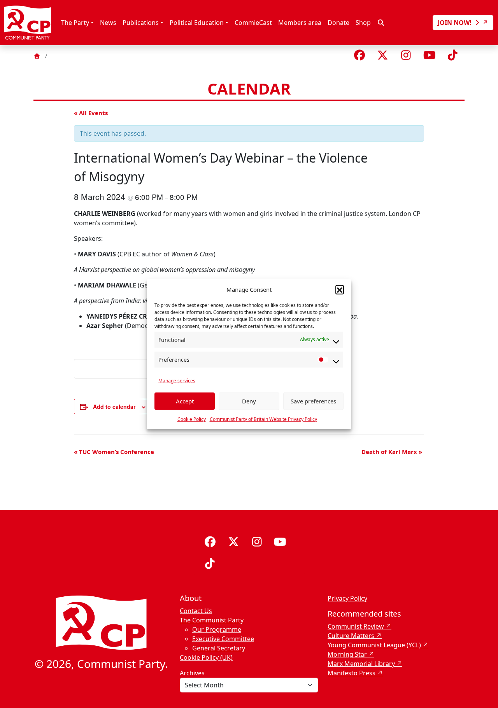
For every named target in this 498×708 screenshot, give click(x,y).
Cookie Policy (191, 418)
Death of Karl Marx (391, 452)
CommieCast (253, 22)
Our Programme (216, 629)
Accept (185, 401)
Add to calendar (114, 406)
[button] (340, 289)
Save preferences (313, 401)
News (108, 22)
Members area (299, 22)
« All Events (91, 113)
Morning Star (347, 654)
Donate (338, 22)
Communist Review (356, 626)
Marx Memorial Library (361, 663)
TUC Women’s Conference (114, 452)
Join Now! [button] (455, 22)
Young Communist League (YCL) (374, 645)
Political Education (197, 22)
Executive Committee (223, 638)
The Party (75, 22)
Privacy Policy (347, 598)
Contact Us (196, 610)
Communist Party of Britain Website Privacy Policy (263, 418)
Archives (192, 673)
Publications (141, 22)
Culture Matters (351, 635)
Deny (249, 401)
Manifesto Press (351, 673)
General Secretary (218, 648)
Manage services (176, 380)
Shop (363, 22)
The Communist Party (212, 620)
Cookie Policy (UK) (206, 657)
